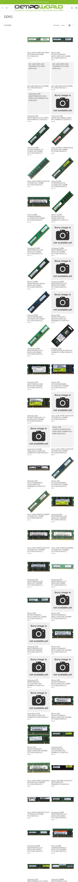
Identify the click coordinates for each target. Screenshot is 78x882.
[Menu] (2, 8)
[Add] (47, 48)
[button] (64, 25)
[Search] (6, 8)
